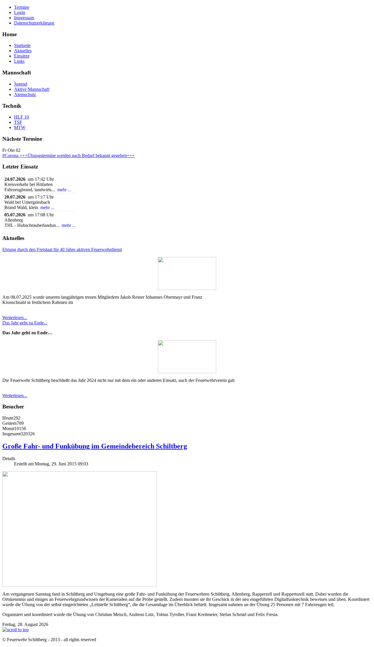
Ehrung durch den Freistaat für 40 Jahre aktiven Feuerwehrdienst (62, 249)
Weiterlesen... (14, 317)
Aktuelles (23, 50)
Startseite (22, 45)
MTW (19, 127)
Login (19, 12)
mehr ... (64, 189)
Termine (21, 7)
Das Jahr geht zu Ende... (24, 322)
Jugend (20, 83)
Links (19, 61)
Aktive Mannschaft (31, 89)
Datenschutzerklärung (34, 22)
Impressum (24, 17)
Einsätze (22, 55)
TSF (18, 122)
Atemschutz (25, 94)
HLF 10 (21, 116)
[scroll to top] (15, 629)
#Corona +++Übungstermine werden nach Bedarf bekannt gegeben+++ (68, 155)
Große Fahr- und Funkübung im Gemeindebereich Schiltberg (94, 446)
